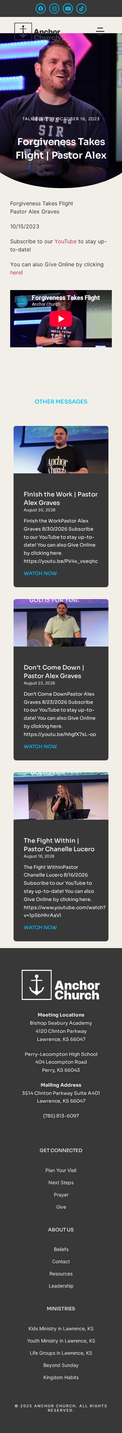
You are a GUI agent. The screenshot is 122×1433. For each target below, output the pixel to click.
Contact (61, 1261)
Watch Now (40, 573)
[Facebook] (41, 8)
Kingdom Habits (61, 1377)
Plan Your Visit (61, 1170)
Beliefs (61, 1249)
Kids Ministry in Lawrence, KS (61, 1328)
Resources (61, 1273)
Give (61, 1207)
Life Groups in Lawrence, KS (61, 1353)
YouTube (66, 241)
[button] (100, 32)
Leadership (61, 1286)
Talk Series (37, 118)
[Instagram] (54, 8)
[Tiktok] (81, 8)
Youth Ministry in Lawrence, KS (61, 1341)
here (15, 272)
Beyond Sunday (61, 1365)
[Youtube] (68, 8)
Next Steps (61, 1182)
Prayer (61, 1194)
